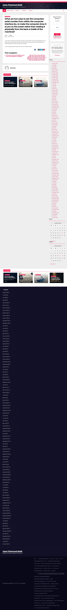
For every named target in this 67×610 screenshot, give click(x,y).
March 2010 (54, 168)
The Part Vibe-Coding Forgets (55, 278)
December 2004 (55, 209)
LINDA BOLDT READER (37, 570)
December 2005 (55, 198)
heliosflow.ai (57, 55)
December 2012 (55, 146)
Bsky (60, 37)
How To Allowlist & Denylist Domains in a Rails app (42, 565)
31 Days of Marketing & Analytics (43, 558)
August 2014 (54, 137)
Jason (11, 35)
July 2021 (54, 83)
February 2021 (55, 90)
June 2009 (54, 182)
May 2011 (54, 157)
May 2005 (54, 204)
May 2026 (54, 68)
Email (57, 27)
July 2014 (54, 138)
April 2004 (54, 211)
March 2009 (54, 187)
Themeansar (23, 583)
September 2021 (55, 82)
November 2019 (55, 107)
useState (51, 578)
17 (60, 232)
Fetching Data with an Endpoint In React (52, 605)
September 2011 (55, 154)
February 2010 (55, 170)
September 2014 (55, 135)
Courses (24, 10)
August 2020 (54, 94)
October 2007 (55, 190)
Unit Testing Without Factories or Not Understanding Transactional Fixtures (46, 595)
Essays (17, 10)
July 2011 (54, 156)
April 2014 (54, 142)
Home (35, 558)
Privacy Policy (53, 570)
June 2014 (54, 140)
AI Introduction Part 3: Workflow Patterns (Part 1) (10, 83)
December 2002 (55, 212)
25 (62, 235)
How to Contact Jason (55, 565)
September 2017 (55, 118)
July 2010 (54, 165)
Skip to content (3, 0)
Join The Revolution (55, 568)
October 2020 (55, 93)
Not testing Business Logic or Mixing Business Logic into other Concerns (46, 588)
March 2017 (54, 121)
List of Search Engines (46, 570)
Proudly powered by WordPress (8, 583)
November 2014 (55, 132)
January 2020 (55, 104)
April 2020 (54, 99)
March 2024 (54, 71)
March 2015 (54, 129)
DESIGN (30, 10)
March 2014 (54, 143)
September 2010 (55, 162)
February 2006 (55, 197)
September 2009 (55, 178)
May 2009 (54, 184)
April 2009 (54, 186)
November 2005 (55, 200)
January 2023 (55, 74)
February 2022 (55, 77)
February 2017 (55, 123)
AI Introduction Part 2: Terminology (24, 83)
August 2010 (54, 164)
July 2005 (54, 203)
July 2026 (54, 65)
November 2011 (55, 151)
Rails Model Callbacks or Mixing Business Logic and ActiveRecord (45, 586)
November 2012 (55, 148)
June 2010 (54, 167)
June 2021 (54, 85)
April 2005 (54, 206)
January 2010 (55, 171)
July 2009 (54, 181)
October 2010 (55, 160)
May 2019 (54, 112)
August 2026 (54, 63)
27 (51, 237)
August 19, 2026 (8, 279)
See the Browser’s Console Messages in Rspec (42, 583)
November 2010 (55, 159)
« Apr (51, 241)
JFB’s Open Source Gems (38, 568)
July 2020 (54, 96)
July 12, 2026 (54, 281)
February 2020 (55, 102)
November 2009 (55, 175)
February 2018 (55, 116)
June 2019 (54, 110)
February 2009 (55, 189)
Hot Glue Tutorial (37, 563)
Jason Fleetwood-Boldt (12, 5)
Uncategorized (7, 16)
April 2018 (54, 113)
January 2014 (55, 145)
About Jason (10, 10)
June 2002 (54, 215)
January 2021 (55, 91)
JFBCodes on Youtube (47, 568)
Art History (57, 558)
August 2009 (54, 179)
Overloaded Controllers (54, 583)
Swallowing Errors (37, 598)
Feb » (54, 241)
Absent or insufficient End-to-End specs (47, 598)
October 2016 (55, 124)
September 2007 (55, 192)
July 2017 (54, 120)
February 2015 (55, 131)
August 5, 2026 (39, 279)
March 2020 (54, 101)
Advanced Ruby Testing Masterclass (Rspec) (41, 578)
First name (57, 20)
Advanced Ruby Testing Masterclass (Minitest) (41, 576)
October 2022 (55, 76)
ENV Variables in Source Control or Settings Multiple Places (44, 600)
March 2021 (54, 88)
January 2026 (55, 69)
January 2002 (55, 217)
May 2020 (54, 98)
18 (62, 232)
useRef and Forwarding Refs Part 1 (40, 581)
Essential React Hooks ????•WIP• (39, 605)
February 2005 (55, 208)
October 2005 (55, 201)
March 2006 (54, 195)
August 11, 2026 (24, 279)
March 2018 (54, 115)
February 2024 (55, 72)
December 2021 (55, 80)
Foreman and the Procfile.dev (51, 581)
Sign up (57, 34)
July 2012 (54, 149)
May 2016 (54, 127)
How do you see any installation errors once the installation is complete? (15, 56)
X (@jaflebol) (56, 37)
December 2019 (55, 105)
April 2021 (54, 87)
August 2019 (54, 109)
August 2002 (54, 214)
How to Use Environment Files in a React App (41, 607)
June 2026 (54, 66)
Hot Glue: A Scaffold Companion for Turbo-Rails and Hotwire (51, 563)
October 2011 (54, 153)
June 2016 (54, 126)
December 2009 (55, 173)
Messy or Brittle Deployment (59, 600)
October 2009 (55, 176)
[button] (63, 10)
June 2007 (54, 193)
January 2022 (55, 79)
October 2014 (55, 134)
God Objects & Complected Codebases (40, 593)
